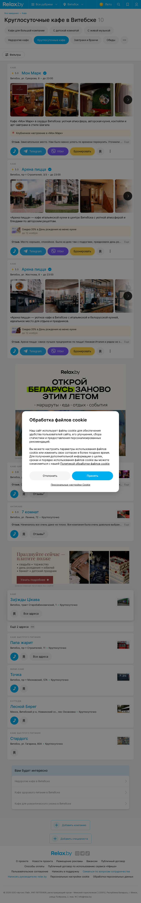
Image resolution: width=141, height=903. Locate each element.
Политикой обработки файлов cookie (85, 463)
